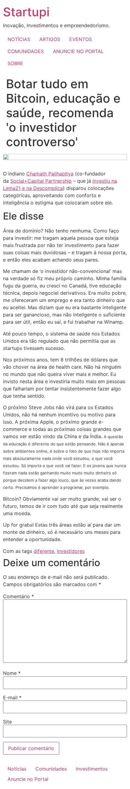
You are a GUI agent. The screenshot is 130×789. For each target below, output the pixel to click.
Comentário (18, 596)
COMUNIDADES (26, 51)
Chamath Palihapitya (49, 174)
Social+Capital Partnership (41, 181)
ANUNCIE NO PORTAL (78, 51)
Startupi (26, 12)
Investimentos (92, 769)
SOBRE (15, 63)
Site (7, 721)
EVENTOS (80, 39)
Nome (12, 673)
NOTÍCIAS (19, 39)
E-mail (12, 697)
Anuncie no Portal (28, 779)
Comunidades (51, 769)
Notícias (17, 769)
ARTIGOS (49, 39)
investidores (71, 551)
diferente (44, 551)
